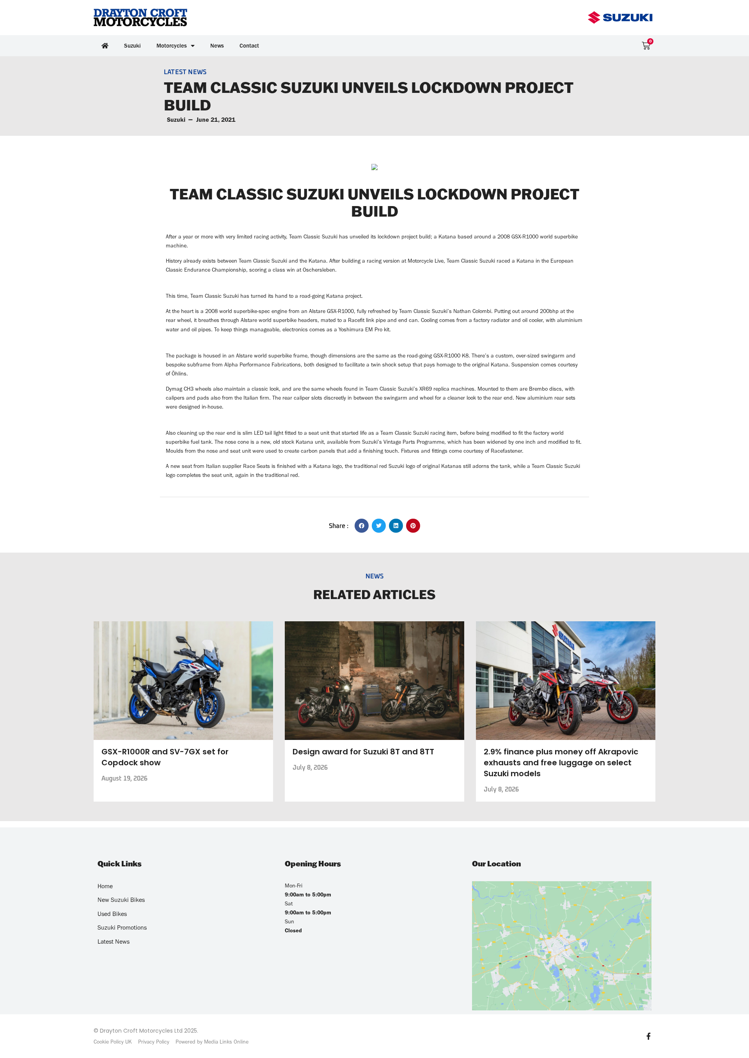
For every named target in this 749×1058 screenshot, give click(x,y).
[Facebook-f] (648, 1036)
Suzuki (132, 45)
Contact (249, 45)
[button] (362, 526)
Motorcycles (171, 45)
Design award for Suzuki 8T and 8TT (363, 751)
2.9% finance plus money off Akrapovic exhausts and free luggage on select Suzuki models (561, 762)
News (217, 45)
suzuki (176, 119)
